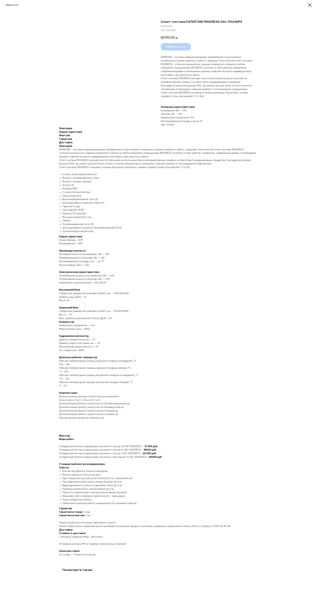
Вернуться (12, 5)
